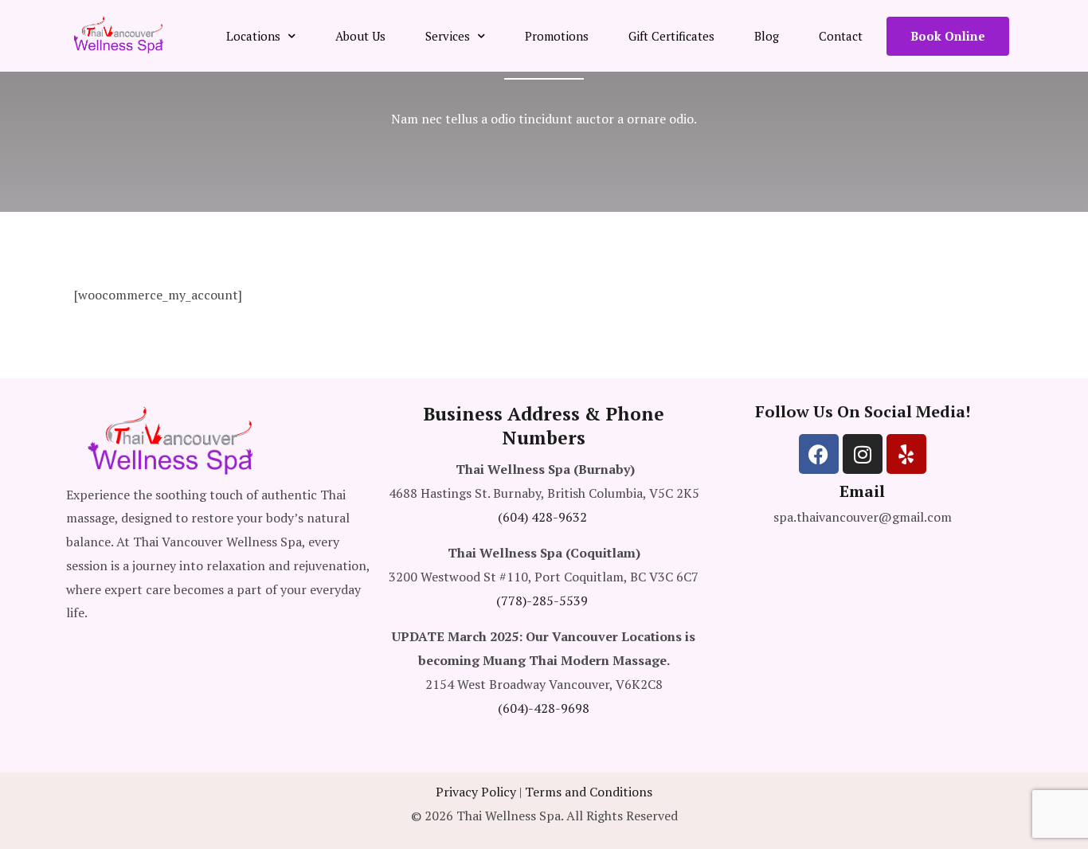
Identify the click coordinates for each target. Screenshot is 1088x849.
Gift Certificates (671, 36)
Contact (841, 36)
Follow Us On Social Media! (862, 411)
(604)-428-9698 (543, 708)
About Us (360, 36)
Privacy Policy (476, 791)
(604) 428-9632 (542, 517)
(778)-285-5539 (542, 600)
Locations (253, 36)
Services (447, 36)
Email (862, 491)
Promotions (557, 36)
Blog (766, 36)
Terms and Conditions (588, 791)
